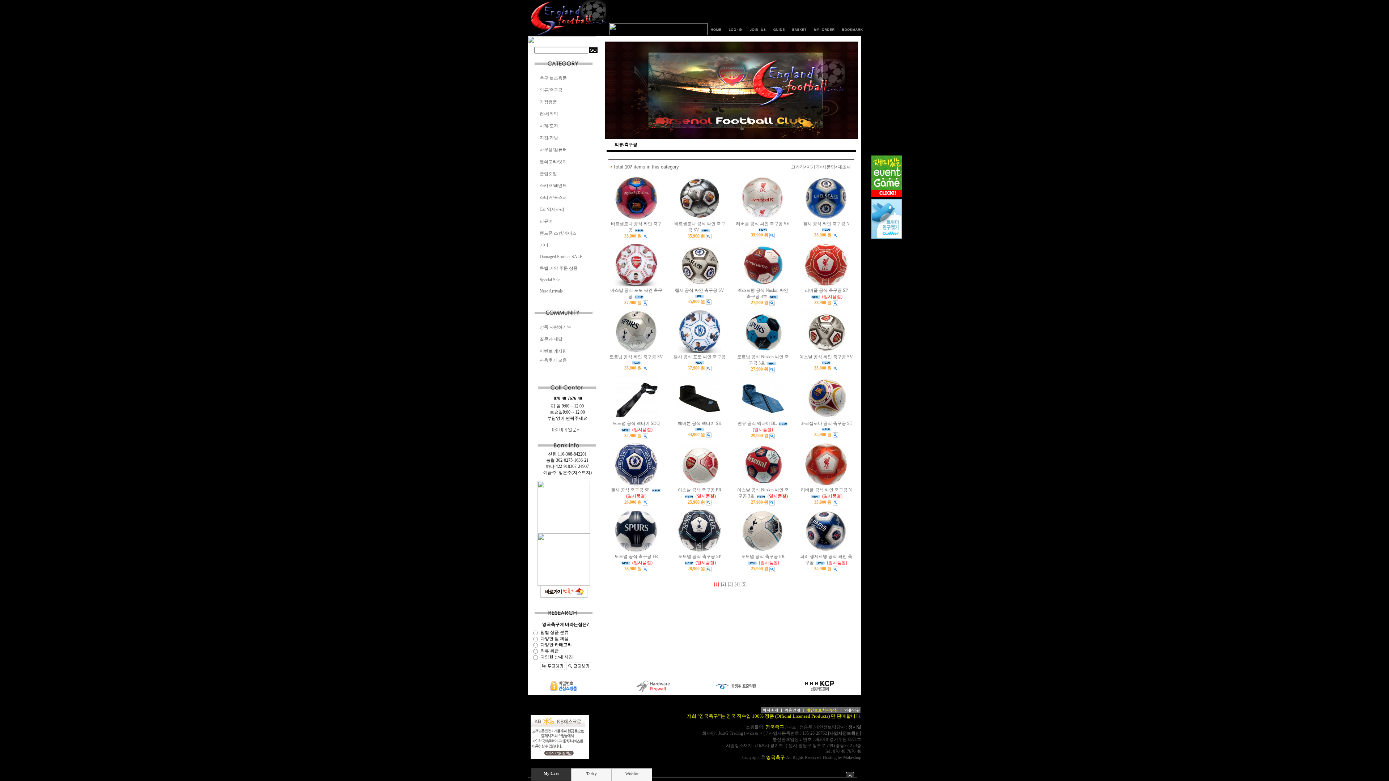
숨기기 (850, 775)
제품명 (828, 167)
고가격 (797, 167)
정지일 (854, 727)
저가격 (813, 167)
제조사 (844, 167)
